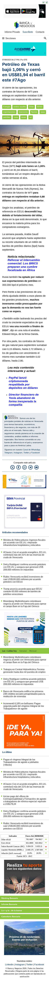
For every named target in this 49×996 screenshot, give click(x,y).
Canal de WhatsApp (31, 450)
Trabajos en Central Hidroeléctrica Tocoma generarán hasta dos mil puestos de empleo (24, 670)
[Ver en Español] (47, 2)
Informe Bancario (9, 904)
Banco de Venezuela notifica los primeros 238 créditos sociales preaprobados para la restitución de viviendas (24, 694)
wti (30, 117)
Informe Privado (12, 32)
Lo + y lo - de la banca (11, 910)
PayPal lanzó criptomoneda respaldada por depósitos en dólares (23, 382)
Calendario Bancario (10, 916)
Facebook (35, 453)
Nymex (34, 112)
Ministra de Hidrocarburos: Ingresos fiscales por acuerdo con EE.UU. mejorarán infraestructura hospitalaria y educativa (24, 542)
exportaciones (9, 112)
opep (43, 112)
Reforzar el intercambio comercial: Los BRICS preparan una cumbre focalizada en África (24, 265)
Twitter (26, 453)
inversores (23, 112)
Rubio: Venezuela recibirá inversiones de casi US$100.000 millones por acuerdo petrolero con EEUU (23, 579)
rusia (16, 117)
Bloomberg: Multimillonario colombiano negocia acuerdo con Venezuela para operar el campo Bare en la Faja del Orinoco (24, 603)
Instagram (18, 453)
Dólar (31, 107)
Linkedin (9, 964)
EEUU (39, 107)
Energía (6, 107)
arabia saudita (19, 107)
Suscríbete (28, 32)
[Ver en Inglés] (43, 2)
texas (23, 117)
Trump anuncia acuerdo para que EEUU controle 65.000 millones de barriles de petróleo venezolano (22, 591)
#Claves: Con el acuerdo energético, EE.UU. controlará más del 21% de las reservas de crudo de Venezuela (24, 555)
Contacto (40, 32)
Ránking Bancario (9, 898)
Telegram (8, 453)
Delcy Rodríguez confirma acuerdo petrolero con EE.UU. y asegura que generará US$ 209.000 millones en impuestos (24, 567)
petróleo (6, 117)
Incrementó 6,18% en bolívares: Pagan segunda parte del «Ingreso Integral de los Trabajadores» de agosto (23, 706)
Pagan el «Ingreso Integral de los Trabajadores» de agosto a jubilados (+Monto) (21, 762)
